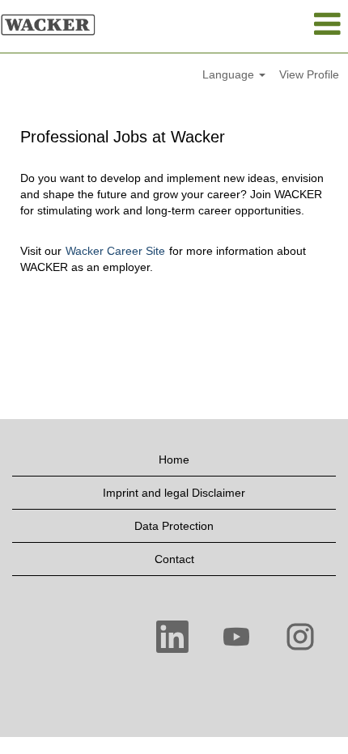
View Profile (309, 74)
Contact (174, 559)
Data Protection (174, 525)
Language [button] (229, 74)
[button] (290, 24)
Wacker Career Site (115, 250)
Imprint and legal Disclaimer (174, 492)
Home (174, 459)
